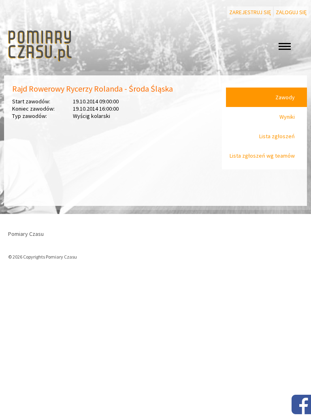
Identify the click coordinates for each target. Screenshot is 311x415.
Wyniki (287, 116)
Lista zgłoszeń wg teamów (262, 155)
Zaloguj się (291, 12)
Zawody (285, 97)
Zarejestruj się (250, 12)
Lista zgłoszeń (277, 136)
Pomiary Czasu (26, 233)
